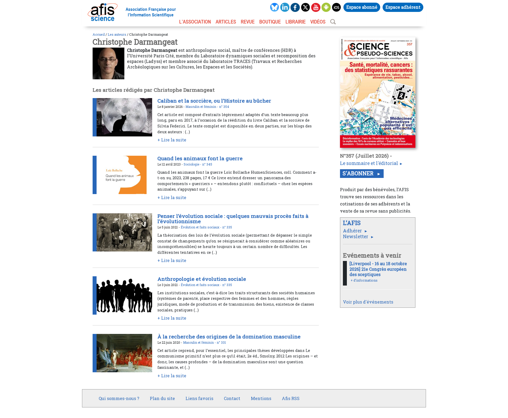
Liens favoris (199, 398)
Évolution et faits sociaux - (201, 227)
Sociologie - (193, 164)
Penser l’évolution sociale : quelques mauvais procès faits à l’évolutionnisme (233, 219)
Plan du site (162, 398)
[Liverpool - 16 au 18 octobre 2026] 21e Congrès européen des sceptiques (378, 269)
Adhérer (353, 231)
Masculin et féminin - (202, 106)
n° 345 (207, 164)
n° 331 (221, 342)
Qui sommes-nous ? (119, 398)
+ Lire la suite (171, 140)
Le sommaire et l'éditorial (369, 163)
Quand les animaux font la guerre (200, 158)
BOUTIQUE (270, 22)
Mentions (261, 398)
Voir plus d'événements (368, 302)
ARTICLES (226, 22)
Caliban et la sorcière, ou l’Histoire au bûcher (214, 100)
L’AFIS (352, 223)
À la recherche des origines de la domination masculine (229, 336)
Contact (232, 398)
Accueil (99, 34)
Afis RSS (291, 398)
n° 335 (227, 227)
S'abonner (359, 173)
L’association (195, 22)
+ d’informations (364, 280)
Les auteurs (117, 34)
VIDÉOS (317, 22)
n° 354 (224, 106)
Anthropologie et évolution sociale (201, 278)
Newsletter (356, 236)
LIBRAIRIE (295, 22)
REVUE (248, 22)
